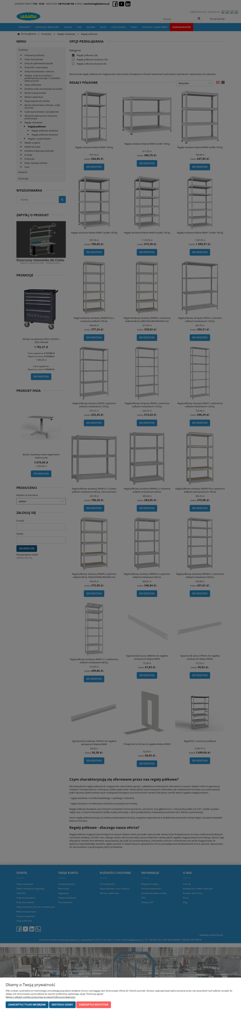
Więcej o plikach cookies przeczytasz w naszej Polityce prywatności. (41, 997)
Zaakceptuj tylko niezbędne (27, 1004)
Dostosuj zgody (62, 1004)
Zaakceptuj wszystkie (93, 1004)
